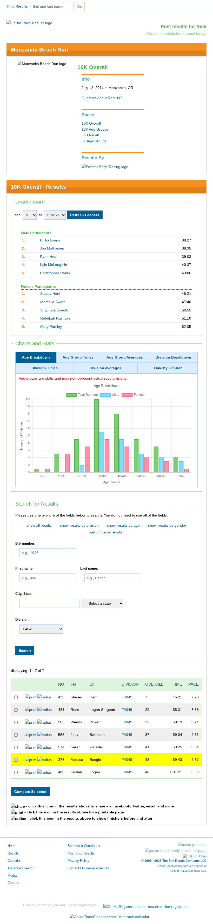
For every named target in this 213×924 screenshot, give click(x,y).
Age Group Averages (124, 357)
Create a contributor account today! (177, 33)
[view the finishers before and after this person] (44, 697)
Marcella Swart (52, 302)
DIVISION (130, 684)
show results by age (123, 525)
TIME (177, 684)
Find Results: (18, 6)
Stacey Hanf (50, 293)
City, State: (23, 594)
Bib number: (25, 543)
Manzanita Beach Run (39, 50)
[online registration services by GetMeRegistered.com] (146, 905)
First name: (24, 569)
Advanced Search (21, 868)
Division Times (44, 368)
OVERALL (154, 684)
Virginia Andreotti (54, 310)
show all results (39, 525)
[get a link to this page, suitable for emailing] (176, 851)
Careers (13, 883)
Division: (22, 619)
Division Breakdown (173, 357)
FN (73, 684)
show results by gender (167, 525)
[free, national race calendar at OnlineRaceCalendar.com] (109, 917)
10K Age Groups (95, 129)
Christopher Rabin (55, 273)
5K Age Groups (94, 141)
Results (13, 853)
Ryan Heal (48, 256)
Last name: (89, 569)
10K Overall (91, 123)
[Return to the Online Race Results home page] (29, 23)
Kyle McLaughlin (53, 265)
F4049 (127, 697)
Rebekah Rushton (55, 318)
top (18, 215)
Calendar (14, 861)
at (40, 215)
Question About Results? (102, 98)
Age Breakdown (36, 357)
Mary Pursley (51, 326)
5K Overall (90, 135)
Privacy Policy (78, 861)
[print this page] (192, 845)
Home (12, 846)
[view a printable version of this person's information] (30, 697)
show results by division (79, 525)
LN (92, 684)
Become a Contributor (84, 846)
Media (12, 875)
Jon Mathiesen (52, 248)
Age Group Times (78, 357)
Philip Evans (50, 240)
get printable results (106, 532)
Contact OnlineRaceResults (88, 868)
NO (61, 684)
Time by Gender (168, 368)
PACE (193, 684)
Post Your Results (81, 853)
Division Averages (105, 368)
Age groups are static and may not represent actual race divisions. (73, 378)
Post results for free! (184, 26)
